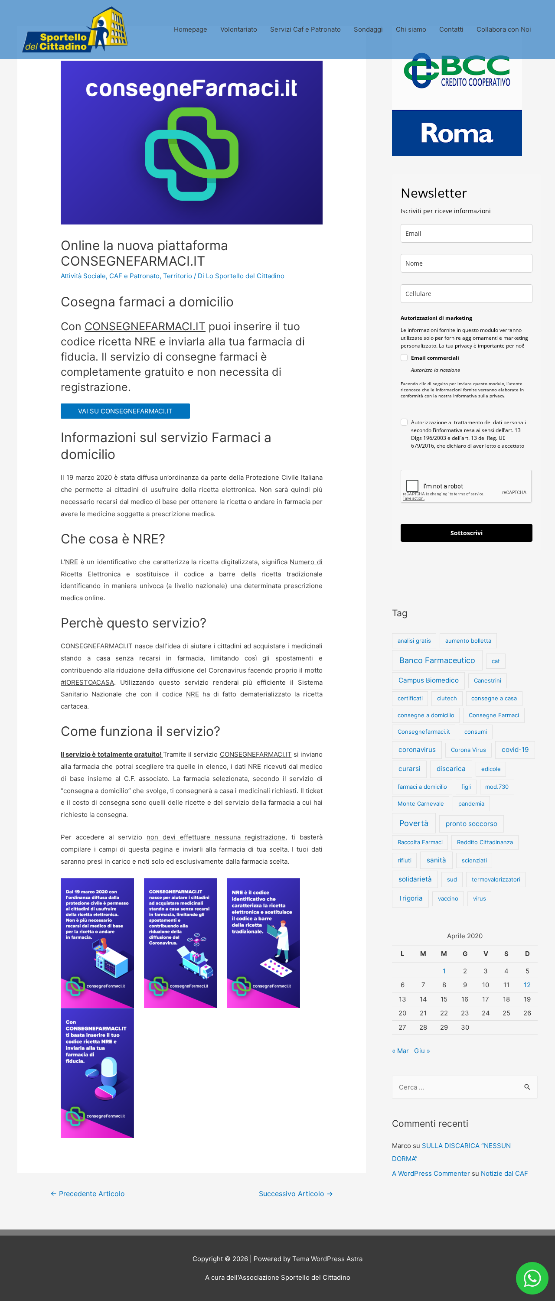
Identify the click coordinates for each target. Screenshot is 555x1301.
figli (466, 786)
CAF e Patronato (134, 276)
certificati (410, 698)
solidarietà (415, 879)
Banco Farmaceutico (437, 660)
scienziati (474, 860)
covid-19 (515, 749)
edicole (491, 768)
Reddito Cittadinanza (485, 842)
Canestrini (487, 680)
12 (527, 985)
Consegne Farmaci (494, 715)
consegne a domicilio (426, 715)
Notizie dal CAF (504, 1173)
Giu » (422, 1051)
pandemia (471, 803)
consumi (475, 731)
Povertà (413, 823)
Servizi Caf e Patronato (305, 29)
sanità (436, 860)
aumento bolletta (468, 640)
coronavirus (417, 749)
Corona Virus (468, 749)
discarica (451, 768)
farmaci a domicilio (422, 786)
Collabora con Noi (504, 29)
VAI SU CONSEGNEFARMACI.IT (125, 411)
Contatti (451, 29)
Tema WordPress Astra (327, 1259)
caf (496, 660)
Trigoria (410, 898)
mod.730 (497, 786)
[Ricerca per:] (465, 1087)
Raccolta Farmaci (420, 842)
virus (479, 898)
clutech (447, 698)
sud (452, 879)
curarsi (409, 768)
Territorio (177, 276)
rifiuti (404, 860)
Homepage (190, 29)
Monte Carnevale (421, 803)
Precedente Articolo (87, 1194)
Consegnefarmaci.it (424, 731)
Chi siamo (411, 29)
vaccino (448, 898)
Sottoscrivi (467, 533)
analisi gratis (414, 640)
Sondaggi (368, 29)
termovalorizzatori (496, 879)
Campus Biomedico (428, 680)
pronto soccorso (471, 824)
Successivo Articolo (296, 1194)
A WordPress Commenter (431, 1173)
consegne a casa (494, 698)
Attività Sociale (83, 276)
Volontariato (238, 29)
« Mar (400, 1051)
